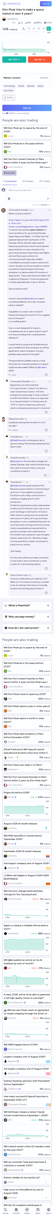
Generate (44, 78)
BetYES (12, 59)
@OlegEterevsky (18, 440)
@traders (42, 367)
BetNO (38, 59)
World (21, 86)
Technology (9, 86)
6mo (32, 210)
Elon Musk (8, 90)
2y (26, 419)
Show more (9, 173)
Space (40, 86)
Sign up (45, 3)
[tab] (9, 181)
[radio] (29, 29)
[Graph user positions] (23, 28)
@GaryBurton (31, 298)
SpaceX (30, 86)
